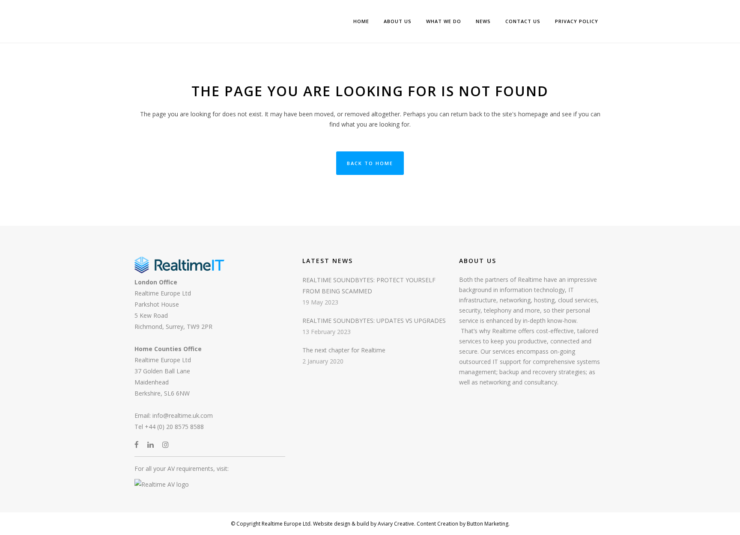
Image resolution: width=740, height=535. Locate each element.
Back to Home (370, 163)
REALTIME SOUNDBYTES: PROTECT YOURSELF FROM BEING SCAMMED (369, 285)
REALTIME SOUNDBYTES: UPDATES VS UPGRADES (374, 320)
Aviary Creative (395, 523)
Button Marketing (486, 523)
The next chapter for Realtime (343, 350)
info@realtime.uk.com (182, 415)
